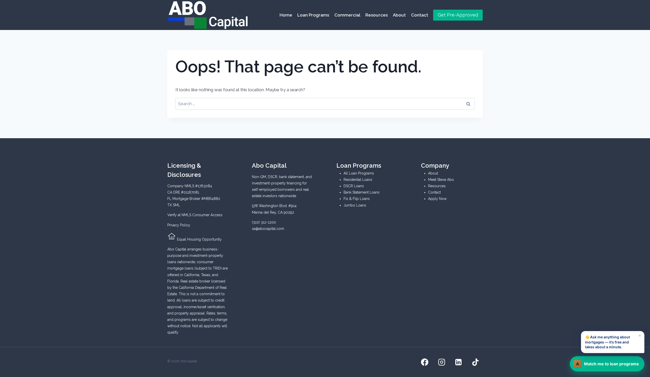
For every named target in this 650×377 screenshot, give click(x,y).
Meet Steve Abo (441, 180)
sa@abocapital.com (268, 229)
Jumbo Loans (355, 205)
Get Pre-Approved (458, 15)
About (399, 15)
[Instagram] (441, 362)
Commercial (347, 15)
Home (286, 15)
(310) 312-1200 (264, 222)
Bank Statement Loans (362, 192)
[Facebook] (424, 362)
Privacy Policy (178, 225)
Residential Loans (358, 180)
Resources (376, 15)
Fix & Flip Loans (357, 199)
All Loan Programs (359, 173)
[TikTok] (475, 362)
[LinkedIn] (458, 362)
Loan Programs (313, 15)
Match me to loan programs (607, 363)
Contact (419, 15)
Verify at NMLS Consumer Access (194, 215)
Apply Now (437, 199)
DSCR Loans (354, 186)
